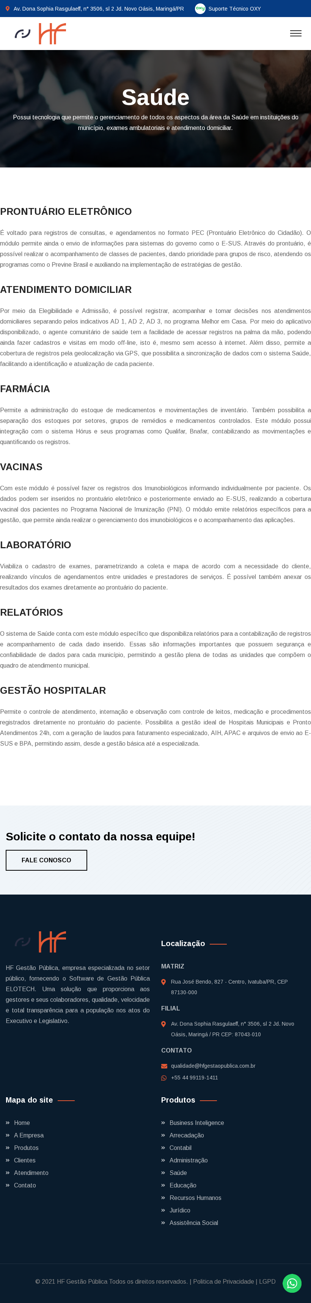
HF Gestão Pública (82, 1281)
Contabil (181, 1148)
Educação (183, 1185)
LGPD (267, 1281)
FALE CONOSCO (46, 860)
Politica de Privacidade (223, 1281)
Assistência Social (194, 1223)
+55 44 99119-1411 (194, 1078)
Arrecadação (187, 1135)
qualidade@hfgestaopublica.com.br (213, 1066)
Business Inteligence (197, 1123)
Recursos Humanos (195, 1198)
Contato (25, 1185)
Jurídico (180, 1210)
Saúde (178, 1173)
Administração (189, 1160)
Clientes (25, 1160)
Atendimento (31, 1173)
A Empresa (29, 1135)
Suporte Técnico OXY (235, 9)
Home (22, 1123)
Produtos (26, 1148)
